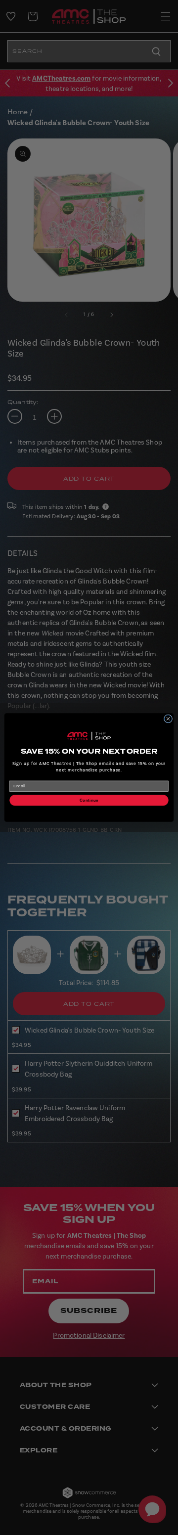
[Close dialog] (168, 718)
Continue (89, 800)
